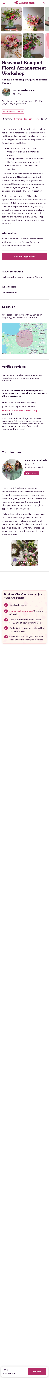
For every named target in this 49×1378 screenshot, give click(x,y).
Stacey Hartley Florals (24, 90)
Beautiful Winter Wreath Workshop (20, 410)
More (36, 119)
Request (37, 1372)
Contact (32, 473)
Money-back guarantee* (21, 611)
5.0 (8, 1369)
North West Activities (13, 111)
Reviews (18, 119)
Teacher (28, 119)
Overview (7, 119)
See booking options (24, 257)
